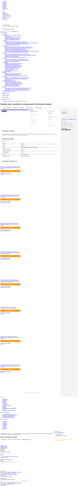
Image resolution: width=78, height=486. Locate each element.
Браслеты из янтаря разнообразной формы (31, 51)
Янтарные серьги (16, 61)
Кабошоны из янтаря (18, 83)
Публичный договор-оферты (8, 416)
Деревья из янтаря (16, 67)
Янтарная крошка (16, 85)
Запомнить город (6, 17)
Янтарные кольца (8, 79)
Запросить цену (10, 483)
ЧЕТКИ (4, 409)
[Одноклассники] (64, 129)
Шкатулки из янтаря (18, 63)
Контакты (5, 6)
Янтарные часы (15, 70)
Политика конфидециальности (9, 414)
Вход (4, 18)
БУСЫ (4, 53)
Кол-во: (2, 453)
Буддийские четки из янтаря (22, 89)
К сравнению (70, 124)
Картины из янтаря (17, 35)
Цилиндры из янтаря (18, 82)
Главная (4, 1)
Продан (68, 116)
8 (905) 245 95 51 (3, 446)
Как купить (5, 2)
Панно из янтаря (16, 38)
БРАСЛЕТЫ (5, 45)
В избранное (70, 122)
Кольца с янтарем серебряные (23, 77)
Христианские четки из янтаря (24, 90)
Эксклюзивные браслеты (21, 48)
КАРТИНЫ (5, 34)
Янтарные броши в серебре (22, 75)
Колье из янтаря (15, 56)
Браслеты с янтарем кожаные (23, 52)
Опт (3, 9)
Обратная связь (3, 445)
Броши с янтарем (16, 74)
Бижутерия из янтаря (7, 71)
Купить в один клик (13, 474)
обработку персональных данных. (13, 472)
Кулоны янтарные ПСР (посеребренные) (30, 42)
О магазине (5, 4)
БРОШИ (4, 72)
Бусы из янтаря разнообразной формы (28, 55)
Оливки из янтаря (16, 81)
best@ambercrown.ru (60, 432)
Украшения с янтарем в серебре (9, 91)
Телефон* (2, 461)
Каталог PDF (5, 8)
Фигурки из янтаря (17, 65)
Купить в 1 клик (72, 119)
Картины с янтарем (17, 37)
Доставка (4, 3)
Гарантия (4, 5)
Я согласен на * (11, 472)
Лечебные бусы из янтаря (21, 57)
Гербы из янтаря (8, 36)
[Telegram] (70, 129)
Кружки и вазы (15, 68)
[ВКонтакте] (62, 129)
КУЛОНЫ (5, 40)
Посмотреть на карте (26, 439)
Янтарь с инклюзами (18, 66)
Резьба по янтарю (16, 64)
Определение (5, 13)
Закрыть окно (14, 31)
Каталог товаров (3, 32)
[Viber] (67, 129)
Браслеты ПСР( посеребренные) (25, 47)
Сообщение (2, 471)
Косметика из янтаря (18, 73)
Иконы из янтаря (16, 39)
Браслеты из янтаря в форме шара (25, 46)
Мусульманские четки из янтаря (25, 88)
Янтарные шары (16, 84)
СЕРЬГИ (4, 58)
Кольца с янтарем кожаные (22, 78)
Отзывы (4, 7)
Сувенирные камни (9, 69)
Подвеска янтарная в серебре (13, 44)
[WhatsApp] (69, 129)
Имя (1, 460)
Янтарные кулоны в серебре (22, 43)
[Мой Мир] (65, 129)
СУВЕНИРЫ (5, 62)
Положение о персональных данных (10, 415)
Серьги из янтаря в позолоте (22, 60)
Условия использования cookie (9, 417)
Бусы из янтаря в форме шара (23, 54)
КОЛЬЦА (5, 76)
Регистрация (5, 19)
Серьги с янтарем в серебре (22, 59)
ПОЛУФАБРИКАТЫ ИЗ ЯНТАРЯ (9, 80)
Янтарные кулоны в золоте (22, 41)
